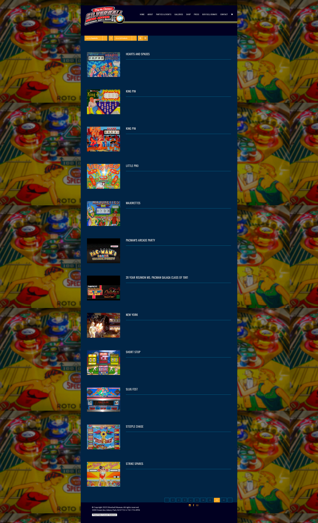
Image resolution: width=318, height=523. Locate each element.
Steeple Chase (134, 426)
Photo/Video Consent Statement (104, 515)
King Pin (131, 91)
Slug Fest (132, 389)
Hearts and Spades (138, 54)
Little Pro (132, 165)
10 (203, 500)
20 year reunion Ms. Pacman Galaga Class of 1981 (157, 277)
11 (210, 500)
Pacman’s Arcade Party (140, 240)
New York (132, 314)
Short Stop (133, 352)
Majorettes (133, 203)
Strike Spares (134, 463)
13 (224, 500)
